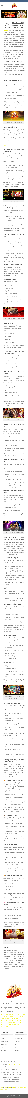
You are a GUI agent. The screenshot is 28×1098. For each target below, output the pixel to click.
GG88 (5, 1016)
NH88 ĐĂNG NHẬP (15, 1016)
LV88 (2, 1016)
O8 (8, 1016)
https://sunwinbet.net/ (14, 1064)
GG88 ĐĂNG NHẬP (10, 1024)
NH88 (2, 1014)
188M (23, 1014)
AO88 (5, 145)
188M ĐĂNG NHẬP (10, 1023)
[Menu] (2, 5)
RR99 (6, 1027)
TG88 (16, 1014)
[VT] (14, 5)
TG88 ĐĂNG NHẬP (10, 1020)
